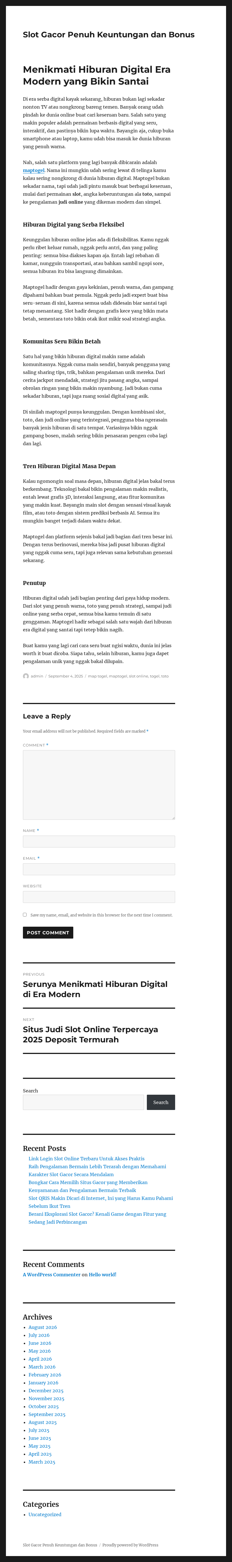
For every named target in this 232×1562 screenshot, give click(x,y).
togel (155, 676)
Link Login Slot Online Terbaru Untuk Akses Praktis (87, 1158)
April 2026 (40, 1359)
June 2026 (40, 1343)
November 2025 (47, 1398)
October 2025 (44, 1406)
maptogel (33, 170)
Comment (36, 745)
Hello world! (103, 1274)
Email (31, 858)
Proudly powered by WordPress (130, 1545)
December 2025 (46, 1390)
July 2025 (39, 1430)
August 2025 (43, 1422)
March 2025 (42, 1462)
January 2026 (44, 1382)
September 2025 (47, 1414)
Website (32, 886)
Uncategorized (45, 1514)
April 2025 (40, 1454)
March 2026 (42, 1367)
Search (30, 1091)
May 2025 (40, 1446)
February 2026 (45, 1375)
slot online (138, 676)
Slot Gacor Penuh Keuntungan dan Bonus (109, 34)
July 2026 (39, 1335)
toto (165, 676)
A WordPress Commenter (52, 1274)
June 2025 (40, 1438)
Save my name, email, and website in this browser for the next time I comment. (102, 915)
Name (31, 830)
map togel (97, 676)
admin (37, 676)
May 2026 (40, 1351)
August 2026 (43, 1327)
